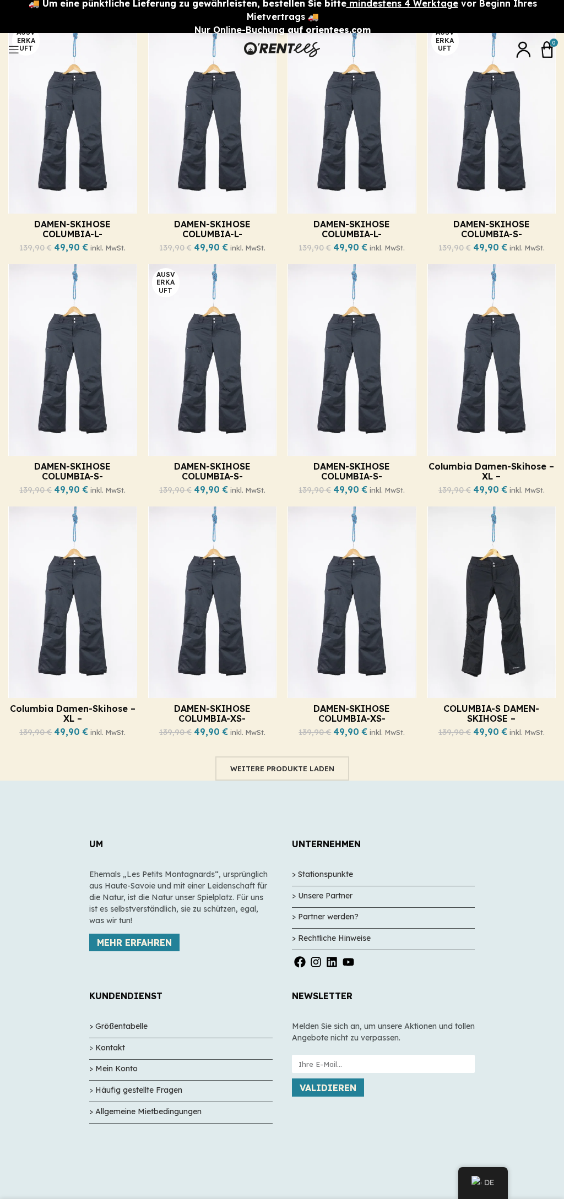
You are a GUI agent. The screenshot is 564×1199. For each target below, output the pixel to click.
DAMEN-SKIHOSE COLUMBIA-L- (72, 229)
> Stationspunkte (322, 874)
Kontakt (110, 1048)
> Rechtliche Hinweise (331, 938)
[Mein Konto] (523, 50)
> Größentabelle (118, 1026)
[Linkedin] (332, 962)
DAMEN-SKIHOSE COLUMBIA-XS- (212, 713)
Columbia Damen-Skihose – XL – (491, 471)
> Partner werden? (325, 917)
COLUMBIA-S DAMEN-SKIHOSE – (491, 713)
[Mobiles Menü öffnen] (14, 50)
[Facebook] (300, 962)
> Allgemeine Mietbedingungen (145, 1111)
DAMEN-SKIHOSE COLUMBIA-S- (491, 229)
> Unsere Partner (322, 896)
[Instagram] (316, 962)
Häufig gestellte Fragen (138, 1090)
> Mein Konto (113, 1068)
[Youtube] (348, 962)
